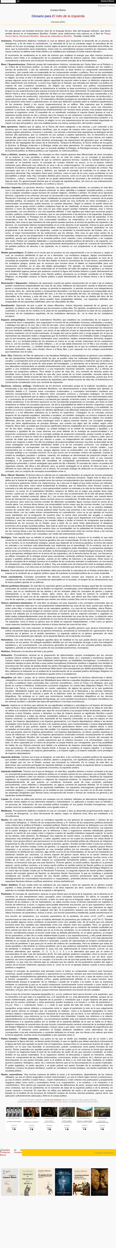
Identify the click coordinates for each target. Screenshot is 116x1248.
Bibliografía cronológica (106, 6)
